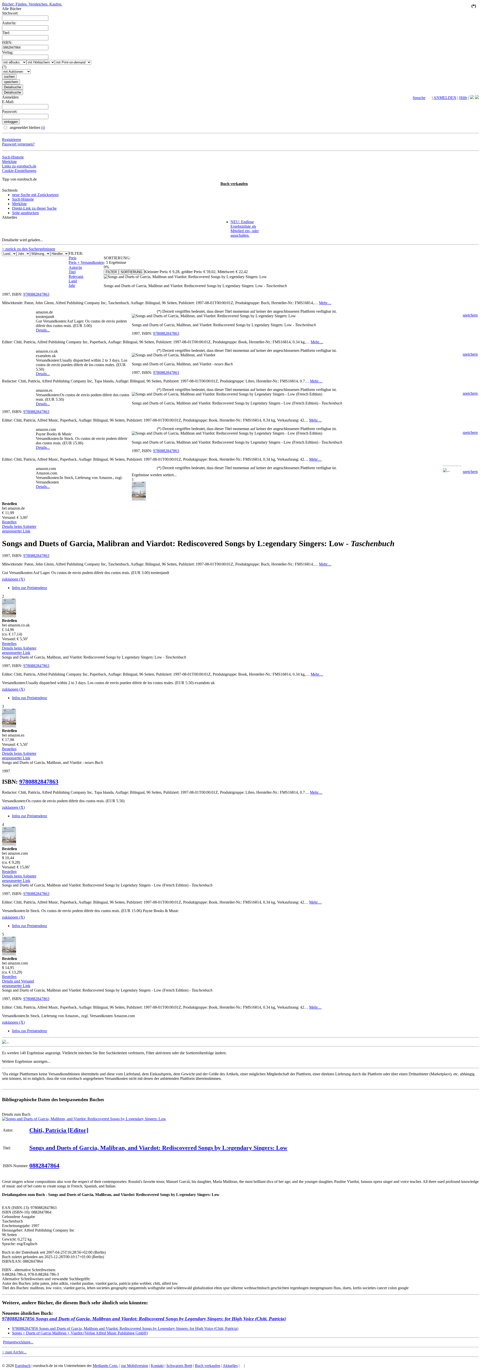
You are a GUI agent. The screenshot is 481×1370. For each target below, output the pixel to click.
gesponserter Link (16, 531)
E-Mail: (8, 102)
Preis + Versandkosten (86, 262)
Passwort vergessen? (18, 144)
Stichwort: (10, 13)
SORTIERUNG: (117, 258)
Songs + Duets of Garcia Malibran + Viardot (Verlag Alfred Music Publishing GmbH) (80, 1333)
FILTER (111, 272)
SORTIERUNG (131, 272)
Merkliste (9, 161)
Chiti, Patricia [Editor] (58, 1130)
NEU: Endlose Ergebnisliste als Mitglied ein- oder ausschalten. (244, 228)
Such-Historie (13, 157)
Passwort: (9, 111)
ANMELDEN (444, 98)
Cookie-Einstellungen (19, 171)
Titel (72, 272)
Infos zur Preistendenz (29, 588)
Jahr (72, 285)
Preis (72, 258)
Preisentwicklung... (18, 1342)
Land (73, 281)
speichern (470, 315)
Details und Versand (18, 981)
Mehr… (325, 303)
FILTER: (76, 253)
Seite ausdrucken (25, 213)
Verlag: (7, 52)
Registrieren (11, 139)
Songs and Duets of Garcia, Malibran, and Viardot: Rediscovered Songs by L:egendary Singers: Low (158, 1148)
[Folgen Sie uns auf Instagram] (477, 98)
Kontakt (157, 1365)
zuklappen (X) (13, 579)
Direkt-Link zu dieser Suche (34, 208)
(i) (43, 127)
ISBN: (7, 42)
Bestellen (9, 522)
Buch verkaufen (234, 184)
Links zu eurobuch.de (19, 166)
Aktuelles (230, 1365)
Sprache (419, 98)
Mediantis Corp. (105, 1365)
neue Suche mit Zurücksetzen (35, 195)
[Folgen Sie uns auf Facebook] (472, 98)
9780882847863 (36, 294)
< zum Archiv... (14, 1352)
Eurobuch (23, 1365)
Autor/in (75, 267)
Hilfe (463, 98)
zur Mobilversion (134, 1365)
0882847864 (44, 1165)
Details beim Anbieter (19, 526)
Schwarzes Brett (179, 1365)
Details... (43, 330)
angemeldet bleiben (27, 127)
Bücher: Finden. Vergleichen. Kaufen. (32, 4)
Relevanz (76, 276)
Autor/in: (9, 23)
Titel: (6, 33)
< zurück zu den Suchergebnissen (28, 249)
